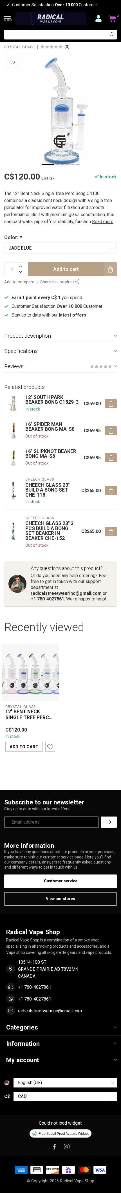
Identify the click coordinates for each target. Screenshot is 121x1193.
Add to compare (19, 282)
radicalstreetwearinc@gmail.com (66, 593)
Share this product (57, 282)
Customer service (60, 881)
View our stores (60, 898)
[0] (112, 18)
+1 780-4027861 (47, 599)
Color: (13, 237)
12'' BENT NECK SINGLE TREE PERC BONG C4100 (27, 715)
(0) (67, 46)
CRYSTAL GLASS (19, 47)
